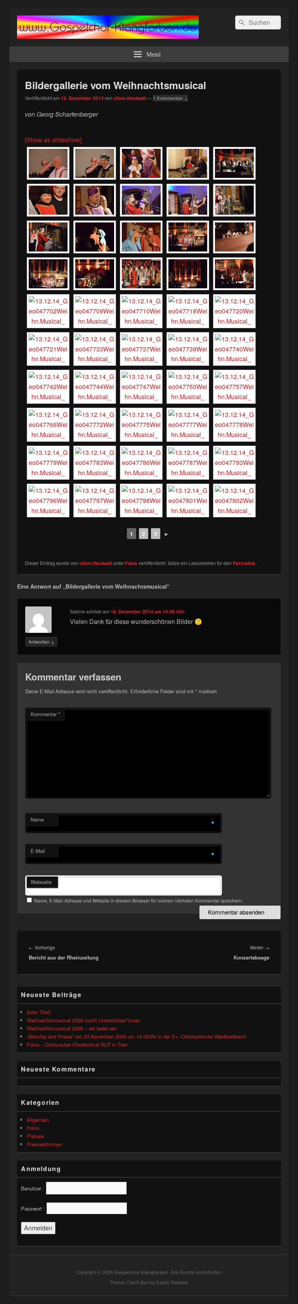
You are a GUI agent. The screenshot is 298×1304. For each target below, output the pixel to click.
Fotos (131, 563)
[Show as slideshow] (53, 139)
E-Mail (38, 850)
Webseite (41, 881)
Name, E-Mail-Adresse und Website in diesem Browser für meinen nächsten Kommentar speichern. (138, 900)
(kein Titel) (38, 1012)
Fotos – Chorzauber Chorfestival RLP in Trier (77, 1044)
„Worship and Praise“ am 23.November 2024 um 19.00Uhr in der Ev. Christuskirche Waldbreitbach (136, 1036)
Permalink (244, 563)
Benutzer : (32, 1188)
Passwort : (33, 1208)
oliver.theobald (130, 98)
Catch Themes (172, 1282)
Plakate (35, 1136)
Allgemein (38, 1119)
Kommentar (45, 714)
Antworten (41, 641)
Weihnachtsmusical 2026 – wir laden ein (72, 1028)
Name (37, 819)
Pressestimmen (44, 1144)
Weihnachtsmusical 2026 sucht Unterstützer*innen (83, 1020)
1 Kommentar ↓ (170, 98)
